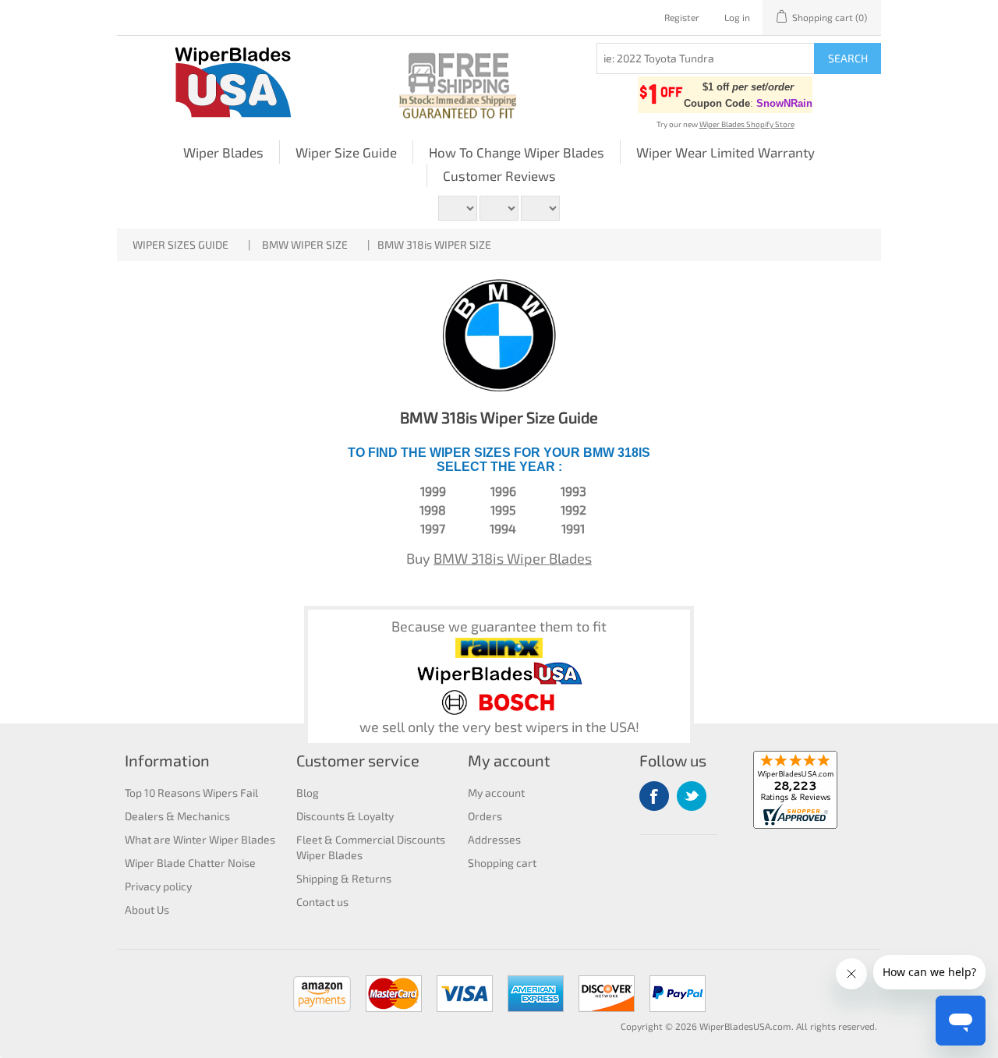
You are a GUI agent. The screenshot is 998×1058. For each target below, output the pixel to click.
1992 (573, 509)
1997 (432, 528)
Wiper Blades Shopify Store (747, 124)
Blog (307, 792)
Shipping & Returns (343, 878)
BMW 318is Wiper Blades (513, 558)
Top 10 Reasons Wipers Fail (191, 792)
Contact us (322, 901)
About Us (147, 909)
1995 (503, 509)
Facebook (654, 796)
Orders (485, 816)
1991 (573, 528)
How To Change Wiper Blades (516, 152)
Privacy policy (158, 886)
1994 (503, 528)
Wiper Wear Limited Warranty (725, 152)
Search (848, 58)
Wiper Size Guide (346, 152)
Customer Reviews (499, 175)
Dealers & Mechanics (177, 816)
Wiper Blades (223, 152)
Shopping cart (502, 862)
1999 (433, 490)
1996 (503, 490)
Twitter (691, 796)
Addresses (494, 839)
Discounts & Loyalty (345, 816)
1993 (573, 490)
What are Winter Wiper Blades (200, 839)
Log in (737, 17)
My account (496, 792)
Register (681, 17)
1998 (432, 509)
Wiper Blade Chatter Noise (190, 862)
